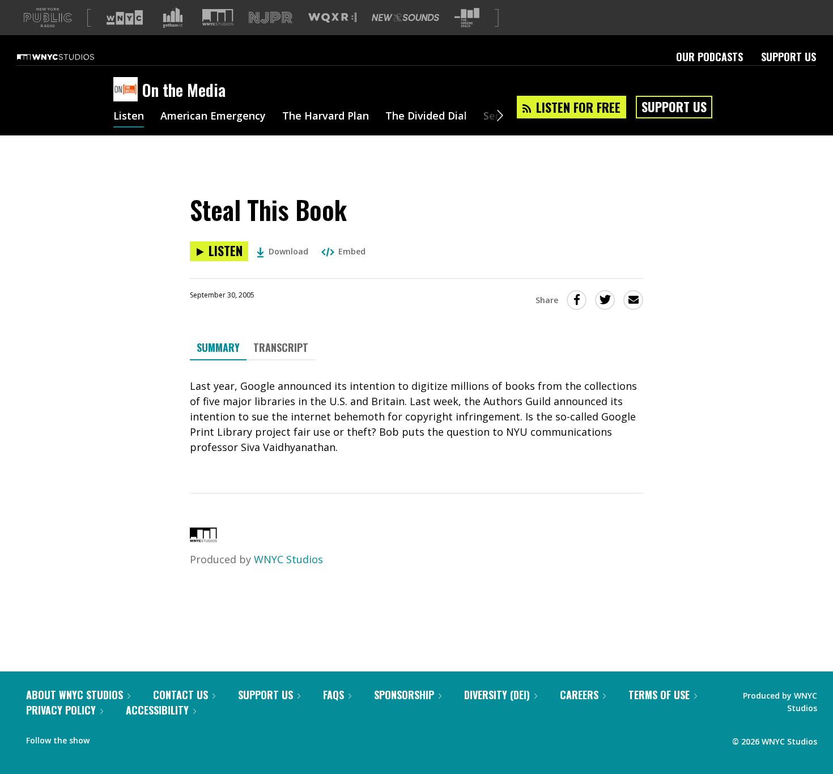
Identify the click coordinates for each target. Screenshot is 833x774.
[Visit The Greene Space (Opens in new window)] (466, 18)
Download (288, 251)
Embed (352, 251)
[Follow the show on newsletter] (149, 737)
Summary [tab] (218, 347)
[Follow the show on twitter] (128, 737)
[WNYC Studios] (203, 538)
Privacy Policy (61, 710)
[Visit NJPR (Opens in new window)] (270, 18)
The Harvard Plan (325, 117)
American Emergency (213, 117)
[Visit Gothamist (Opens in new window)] (173, 17)
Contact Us (180, 694)
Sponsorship (404, 694)
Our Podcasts (709, 56)
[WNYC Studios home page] (69, 57)
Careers (579, 694)
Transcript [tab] (280, 347)
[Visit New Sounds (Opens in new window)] (405, 18)
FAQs (333, 694)
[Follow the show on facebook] (106, 737)
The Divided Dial (426, 117)
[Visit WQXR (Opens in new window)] (332, 17)
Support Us (788, 56)
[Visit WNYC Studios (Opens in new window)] (217, 17)
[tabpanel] (416, 417)
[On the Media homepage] (127, 90)
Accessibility (157, 710)
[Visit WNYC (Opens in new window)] (125, 17)
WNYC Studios (288, 559)
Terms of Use (659, 694)
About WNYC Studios (74, 694)
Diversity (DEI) (497, 694)
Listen (128, 117)
